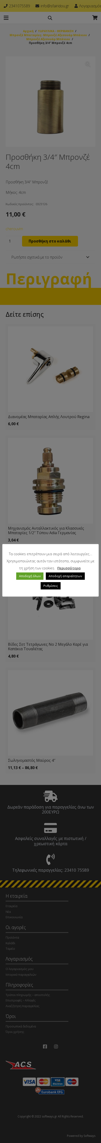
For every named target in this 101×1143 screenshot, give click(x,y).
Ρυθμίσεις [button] (50, 586)
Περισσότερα (69, 568)
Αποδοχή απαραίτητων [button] (65, 576)
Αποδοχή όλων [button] (30, 576)
